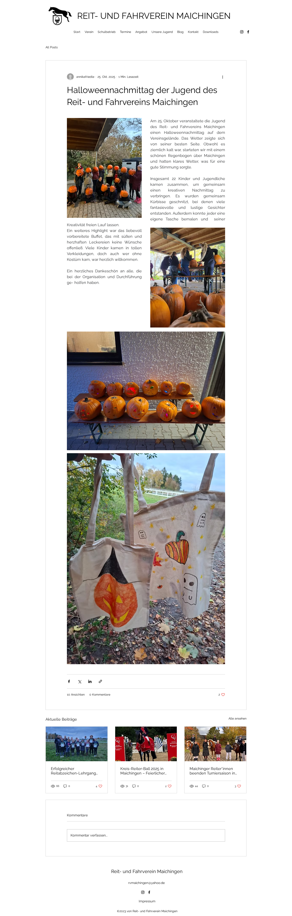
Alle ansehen (237, 718)
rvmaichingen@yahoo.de (146, 883)
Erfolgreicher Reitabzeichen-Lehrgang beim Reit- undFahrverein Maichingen (74, 770)
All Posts (52, 47)
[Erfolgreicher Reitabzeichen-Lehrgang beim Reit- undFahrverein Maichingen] (77, 744)
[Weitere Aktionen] (222, 76)
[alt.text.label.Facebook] (248, 32)
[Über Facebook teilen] (69, 681)
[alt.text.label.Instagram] (242, 32)
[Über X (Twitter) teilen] (79, 681)
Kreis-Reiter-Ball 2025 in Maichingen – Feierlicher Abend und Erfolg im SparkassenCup (142, 770)
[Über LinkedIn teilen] (90, 681)
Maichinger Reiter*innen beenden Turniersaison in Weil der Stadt (212, 770)
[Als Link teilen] (100, 681)
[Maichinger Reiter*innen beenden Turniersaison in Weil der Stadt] (215, 744)
